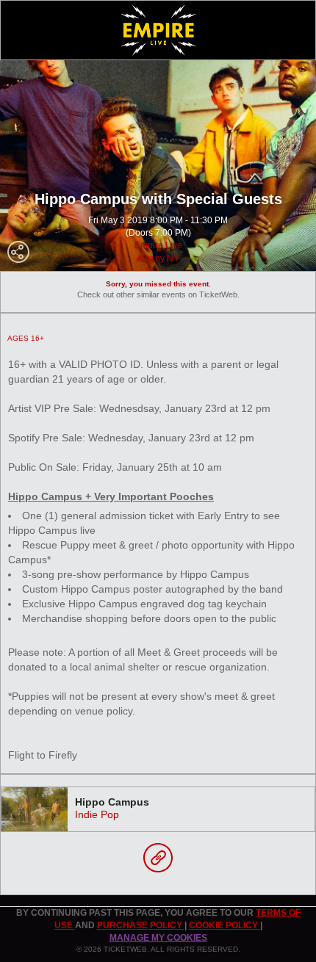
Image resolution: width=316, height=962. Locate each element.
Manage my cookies (158, 938)
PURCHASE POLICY (140, 925)
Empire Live (158, 245)
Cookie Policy (224, 925)
